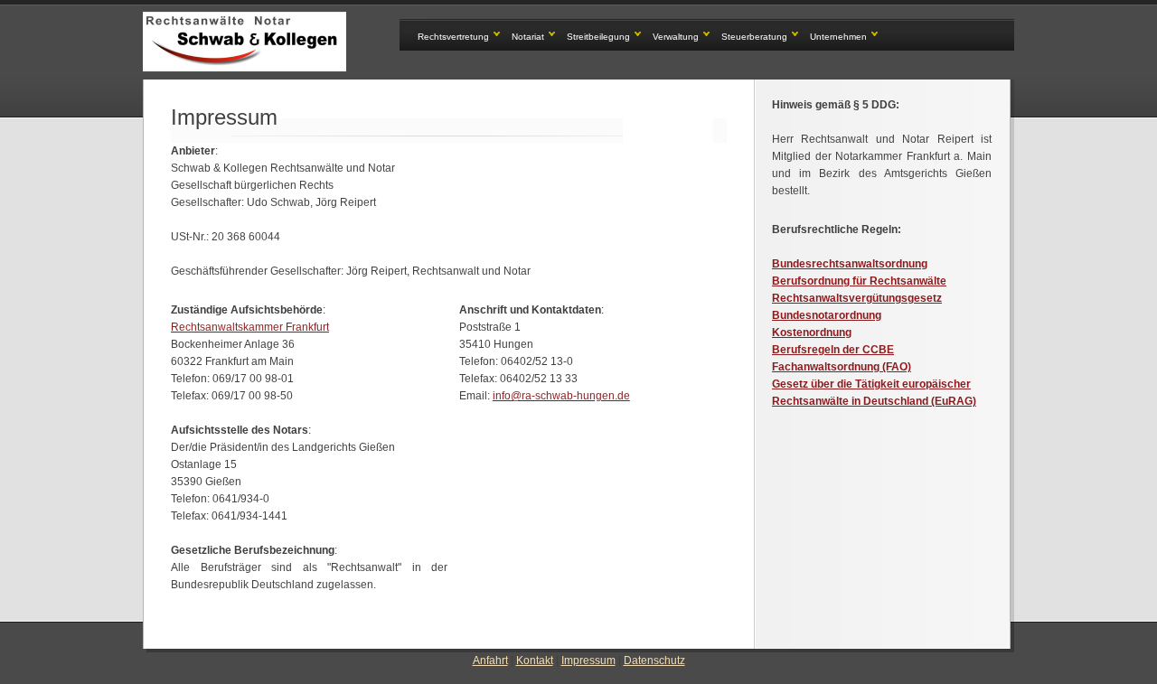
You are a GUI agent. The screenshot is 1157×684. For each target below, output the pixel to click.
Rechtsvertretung (453, 37)
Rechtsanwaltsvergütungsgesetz (857, 298)
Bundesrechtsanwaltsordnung (849, 264)
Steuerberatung (754, 37)
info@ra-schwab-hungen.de (561, 395)
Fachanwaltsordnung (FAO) (841, 367)
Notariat (528, 37)
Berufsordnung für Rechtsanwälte (859, 281)
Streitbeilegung (598, 37)
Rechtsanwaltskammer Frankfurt (250, 327)
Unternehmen (838, 37)
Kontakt (534, 660)
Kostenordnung (811, 332)
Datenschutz (654, 660)
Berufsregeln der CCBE (833, 349)
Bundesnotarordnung (826, 315)
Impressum (588, 660)
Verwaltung (676, 37)
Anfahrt (490, 660)
